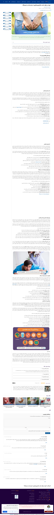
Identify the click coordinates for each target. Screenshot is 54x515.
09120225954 (35, 464)
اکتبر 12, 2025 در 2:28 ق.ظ (7, 469)
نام (49, 427)
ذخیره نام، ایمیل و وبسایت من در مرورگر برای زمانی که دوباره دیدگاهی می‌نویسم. (38, 430)
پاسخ (46, 442)
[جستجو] (3, 2)
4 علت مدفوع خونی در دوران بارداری (33, 406)
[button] (15, 383)
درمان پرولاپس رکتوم (7, 26)
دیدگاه (49, 418)
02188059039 (11, 514)
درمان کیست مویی (7, 24)
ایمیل (26, 427)
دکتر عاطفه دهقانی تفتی (43, 10)
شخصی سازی (15, 511)
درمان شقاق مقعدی (7, 29)
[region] (10, 508)
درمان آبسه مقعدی (7, 21)
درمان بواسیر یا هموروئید (7, 15)
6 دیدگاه (39, 8)
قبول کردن (5, 511)
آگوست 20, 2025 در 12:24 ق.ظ (6, 446)
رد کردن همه (9, 511)
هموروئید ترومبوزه (19, 107)
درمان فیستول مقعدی (7, 18)
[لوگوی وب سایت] (48, 1)
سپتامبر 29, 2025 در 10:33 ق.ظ (6, 461)
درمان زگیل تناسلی (7, 13)
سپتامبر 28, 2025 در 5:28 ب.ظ (8, 453)
